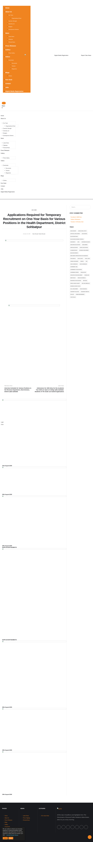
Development (84, 244)
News (22, 808)
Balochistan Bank (74, 236)
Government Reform (74, 272)
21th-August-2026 (7, 465)
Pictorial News (26, 820)
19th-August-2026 (7, 750)
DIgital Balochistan (84, 247)
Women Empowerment (80, 294)
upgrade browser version (12, 835)
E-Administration (73, 250)
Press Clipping (26, 817)
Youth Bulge (72, 297)
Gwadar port (83, 272)
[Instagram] (72, 827)
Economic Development (84, 250)
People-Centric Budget (75, 283)
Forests (82, 261)
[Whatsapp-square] (81, 827)
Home (6, 815)
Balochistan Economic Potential (77, 239)
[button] (4, 106)
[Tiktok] (77, 827)
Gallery (6, 824)
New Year (85, 280)
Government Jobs (73, 266)
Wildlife (72, 294)
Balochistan (84, 233)
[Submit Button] (4, 103)
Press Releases (8, 820)
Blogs (6, 822)
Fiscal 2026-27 (80, 258)
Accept (5, 838)
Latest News (26, 815)
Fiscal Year (87, 258)
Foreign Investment (74, 261)
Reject (10, 838)
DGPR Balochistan (74, 247)
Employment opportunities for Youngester (79, 255)
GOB (86, 261)
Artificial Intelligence (75, 233)
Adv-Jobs (34, 210)
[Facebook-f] (59, 827)
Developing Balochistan (75, 244)
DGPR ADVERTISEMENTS (9, 547)
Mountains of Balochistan (75, 280)
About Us (7, 817)
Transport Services (85, 291)
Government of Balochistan (76, 269)
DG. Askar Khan (45, 815)
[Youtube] (86, 827)
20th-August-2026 (7, 494)
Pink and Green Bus (86, 283)
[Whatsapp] (68, 827)
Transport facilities (74, 291)
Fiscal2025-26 (72, 258)
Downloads (7, 826)
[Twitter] (63, 827)
